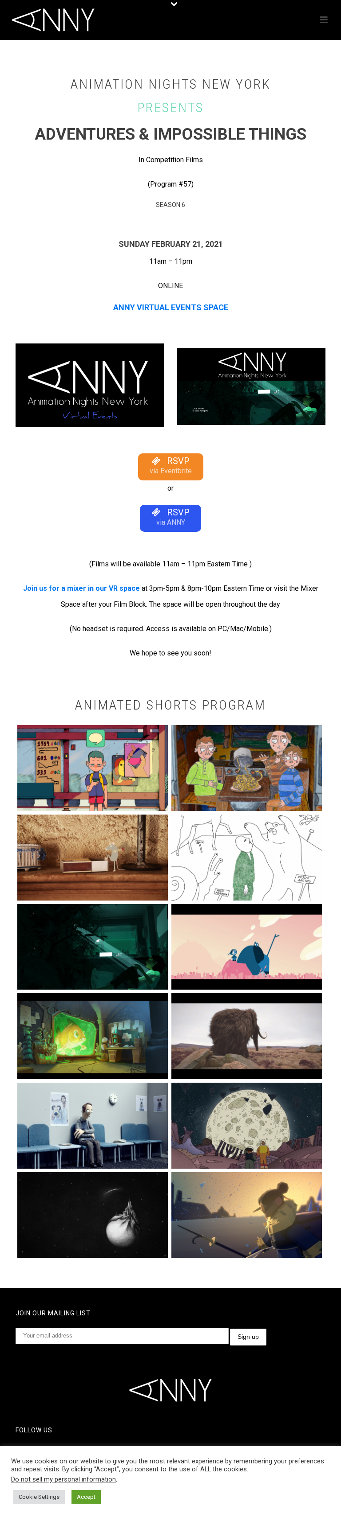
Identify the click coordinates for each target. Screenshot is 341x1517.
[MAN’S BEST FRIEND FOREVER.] (92, 1126)
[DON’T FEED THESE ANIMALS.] (92, 1036)
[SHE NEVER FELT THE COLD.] (246, 1215)
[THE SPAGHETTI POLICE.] (246, 768)
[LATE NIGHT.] (92, 947)
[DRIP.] (92, 1215)
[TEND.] (246, 947)
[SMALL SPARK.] (92, 858)
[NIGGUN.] (246, 1126)
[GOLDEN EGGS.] (92, 768)
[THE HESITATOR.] (246, 858)
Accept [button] (86, 1497)
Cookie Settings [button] (39, 1497)
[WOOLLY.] (246, 1036)
